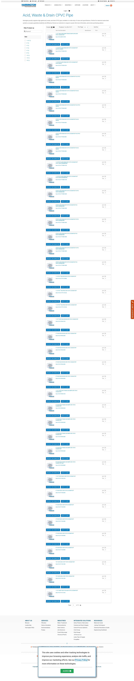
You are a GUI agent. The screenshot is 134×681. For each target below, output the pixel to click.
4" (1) (28, 45)
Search (108, 5)
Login (65, 11)
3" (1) (28, 48)
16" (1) (28, 60)
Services (44, 620)
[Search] (111, 5)
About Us (28, 620)
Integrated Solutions (82, 620)
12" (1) (28, 55)
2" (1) (28, 43)
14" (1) (28, 58)
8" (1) (28, 53)
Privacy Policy (81, 660)
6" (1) (28, 50)
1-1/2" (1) (29, 40)
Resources (98, 620)
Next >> (80, 605)
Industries (62, 620)
